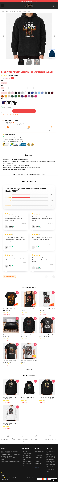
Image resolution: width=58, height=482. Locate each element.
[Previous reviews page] (46, 276)
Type (2, 80)
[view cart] (55, 6)
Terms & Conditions (27, 453)
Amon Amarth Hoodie (24, 11)
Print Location (4, 98)
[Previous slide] (3, 36)
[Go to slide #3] (36, 62)
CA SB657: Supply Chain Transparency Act (27, 463)
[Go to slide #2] (29, 62)
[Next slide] (54, 36)
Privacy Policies (26, 455)
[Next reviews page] (53, 276)
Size (2, 85)
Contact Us (37, 461)
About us (25, 451)
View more (29, 369)
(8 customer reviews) (13, 75)
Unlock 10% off (3, 475)
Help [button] (55, 480)
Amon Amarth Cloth (11, 11)
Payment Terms (38, 455)
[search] (53, 6)
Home (2, 11)
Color (2, 90)
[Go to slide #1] (21, 62)
